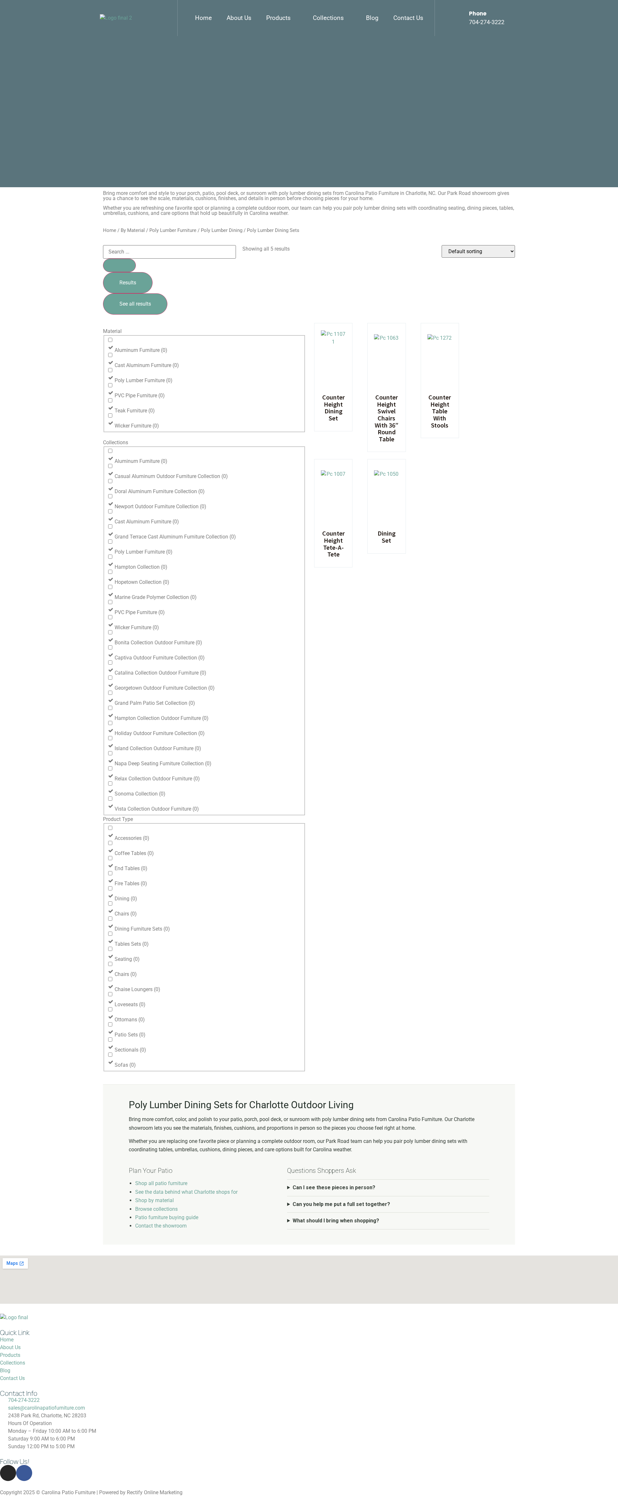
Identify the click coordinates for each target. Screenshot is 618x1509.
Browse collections (156, 1209)
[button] (282, 18)
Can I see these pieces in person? (334, 1187)
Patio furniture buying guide (166, 1217)
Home (109, 230)
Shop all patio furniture (161, 1183)
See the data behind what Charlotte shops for (186, 1192)
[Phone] (457, 18)
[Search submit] (119, 265)
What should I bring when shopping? (336, 1221)
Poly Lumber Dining (221, 230)
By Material (133, 230)
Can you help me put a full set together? (341, 1204)
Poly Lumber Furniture (172, 230)
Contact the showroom (161, 1226)
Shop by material (154, 1200)
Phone (477, 13)
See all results (135, 304)
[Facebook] (24, 1473)
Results (127, 283)
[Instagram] (8, 1473)
